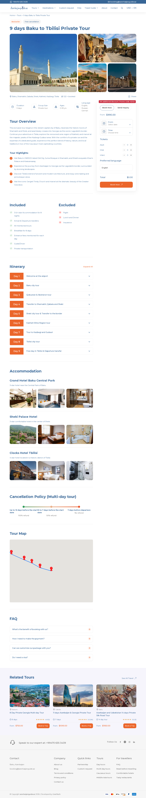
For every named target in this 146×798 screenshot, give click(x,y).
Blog (56, 769)
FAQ (79, 8)
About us (58, 764)
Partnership (83, 764)
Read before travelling (126, 769)
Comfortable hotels (125, 773)
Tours (34, 8)
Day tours (100, 764)
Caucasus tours (103, 773)
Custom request (66, 8)
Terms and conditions (63, 773)
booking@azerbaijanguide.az (22, 769)
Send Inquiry (123, 108)
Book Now (107, 108)
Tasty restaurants (124, 777)
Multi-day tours (103, 769)
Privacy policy (60, 777)
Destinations (48, 8)
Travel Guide (90, 8)
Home (12, 15)
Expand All (88, 267)
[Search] (121, 8)
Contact (114, 8)
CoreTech (56, 794)
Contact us (59, 782)
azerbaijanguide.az (27, 794)
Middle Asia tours (104, 777)
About (104, 8)
